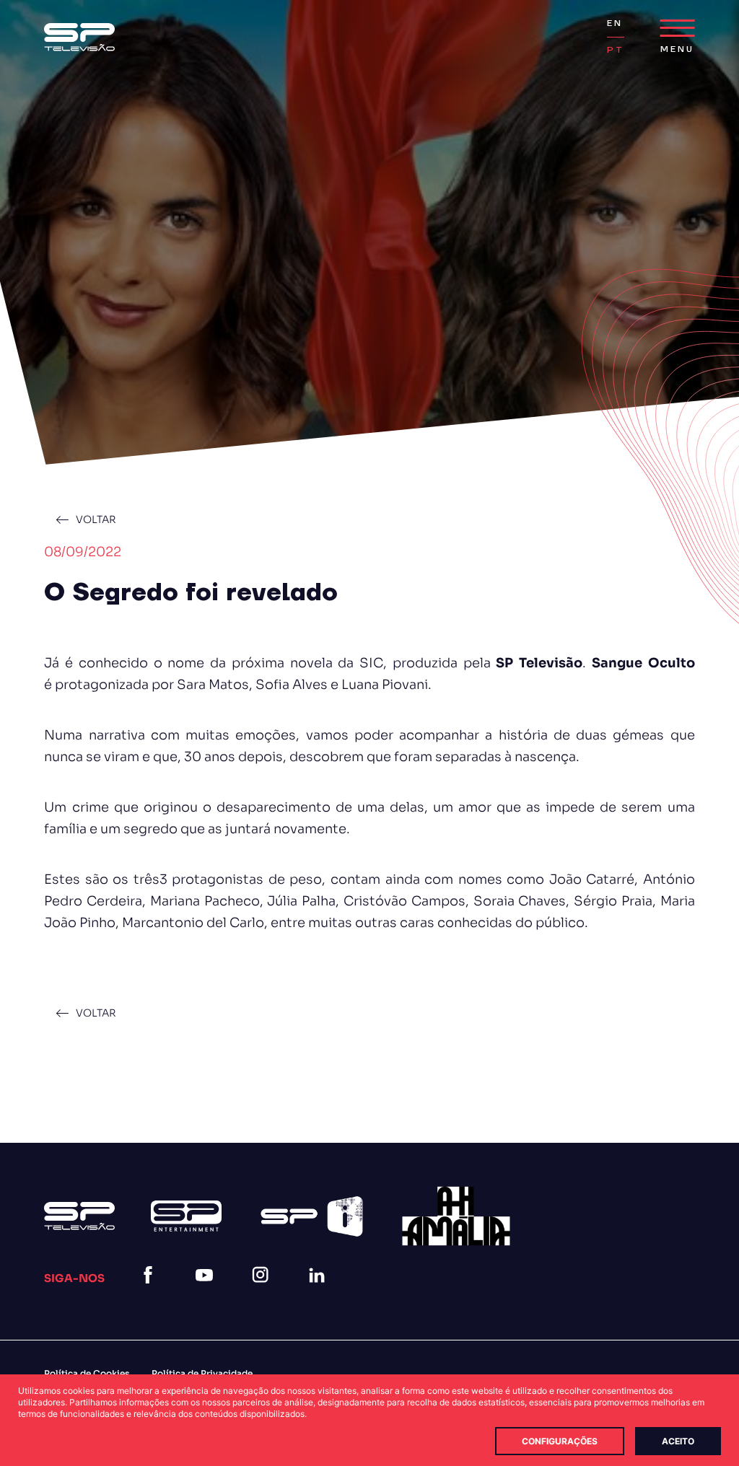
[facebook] (151, 1292)
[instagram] (263, 1292)
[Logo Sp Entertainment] (186, 1216)
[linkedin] (319, 1292)
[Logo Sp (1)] (79, 37)
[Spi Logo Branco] (312, 1216)
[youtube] (207, 1292)
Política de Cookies (87, 1373)
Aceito (678, 1441)
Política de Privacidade (202, 1373)
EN (615, 23)
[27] (456, 1216)
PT (615, 50)
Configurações (560, 1441)
